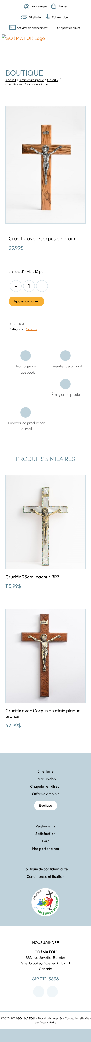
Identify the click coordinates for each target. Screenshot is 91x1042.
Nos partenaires (45, 848)
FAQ (45, 841)
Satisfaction (45, 833)
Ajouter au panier (26, 301)
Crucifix (31, 329)
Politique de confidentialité (45, 869)
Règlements (45, 826)
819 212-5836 (45, 979)
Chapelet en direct (45, 786)
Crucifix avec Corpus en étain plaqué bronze (42, 713)
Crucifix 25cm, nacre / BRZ (32, 577)
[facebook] (38, 991)
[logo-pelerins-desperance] (46, 890)
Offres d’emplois (45, 793)
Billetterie (45, 771)
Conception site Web (78, 1018)
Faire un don (45, 778)
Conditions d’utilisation (45, 876)
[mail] (52, 991)
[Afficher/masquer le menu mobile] (86, 45)
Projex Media (48, 1022)
